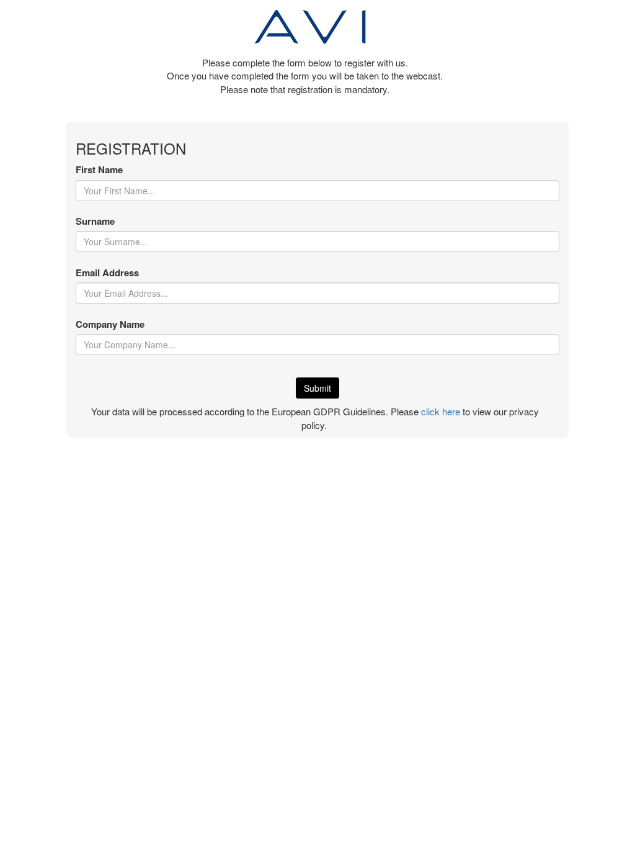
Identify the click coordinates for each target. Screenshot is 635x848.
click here (440, 411)
